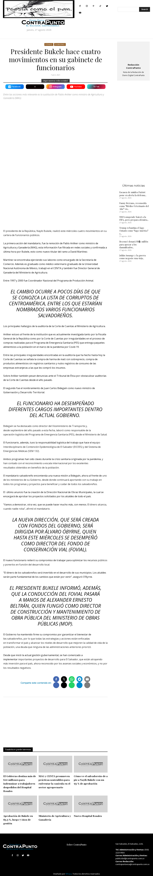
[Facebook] (80, 6)
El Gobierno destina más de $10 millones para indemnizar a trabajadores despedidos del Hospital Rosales (19, 784)
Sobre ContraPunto (77, 844)
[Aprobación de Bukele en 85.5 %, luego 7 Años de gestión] (20, 804)
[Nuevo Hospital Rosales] (91, 804)
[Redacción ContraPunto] (133, 52)
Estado (48, 44)
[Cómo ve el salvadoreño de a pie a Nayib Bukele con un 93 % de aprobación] (91, 764)
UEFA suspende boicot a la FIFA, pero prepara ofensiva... (134, 218)
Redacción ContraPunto (133, 66)
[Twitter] (107, 6)
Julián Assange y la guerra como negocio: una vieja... (132, 257)
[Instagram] (86, 6)
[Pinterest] (93, 6)
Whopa (69, 874)
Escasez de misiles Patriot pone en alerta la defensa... (132, 194)
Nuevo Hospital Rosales (88, 816)
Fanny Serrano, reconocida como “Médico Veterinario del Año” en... (134, 206)
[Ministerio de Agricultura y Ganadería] (55, 804)
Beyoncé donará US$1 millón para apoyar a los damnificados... (133, 244)
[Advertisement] (55, 197)
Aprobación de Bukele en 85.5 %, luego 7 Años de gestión (18, 820)
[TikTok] (100, 6)
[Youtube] (80, 12)
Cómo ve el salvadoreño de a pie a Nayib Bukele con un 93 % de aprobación (91, 780)
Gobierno (60, 44)
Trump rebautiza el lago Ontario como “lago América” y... (133, 230)
